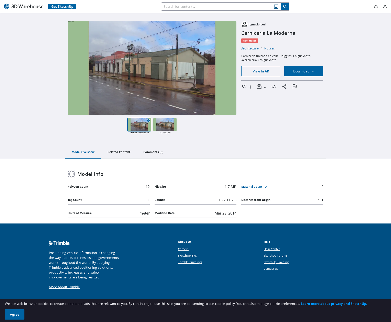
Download (301, 71)
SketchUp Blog (188, 255)
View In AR (261, 71)
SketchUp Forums (276, 255)
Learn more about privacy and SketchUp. (334, 303)
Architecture (250, 48)
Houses (269, 48)
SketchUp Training (276, 262)
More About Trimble (64, 287)
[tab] (83, 152)
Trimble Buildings (190, 262)
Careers (183, 249)
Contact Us (271, 269)
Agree (14, 314)
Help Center (272, 249)
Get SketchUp (62, 6)
